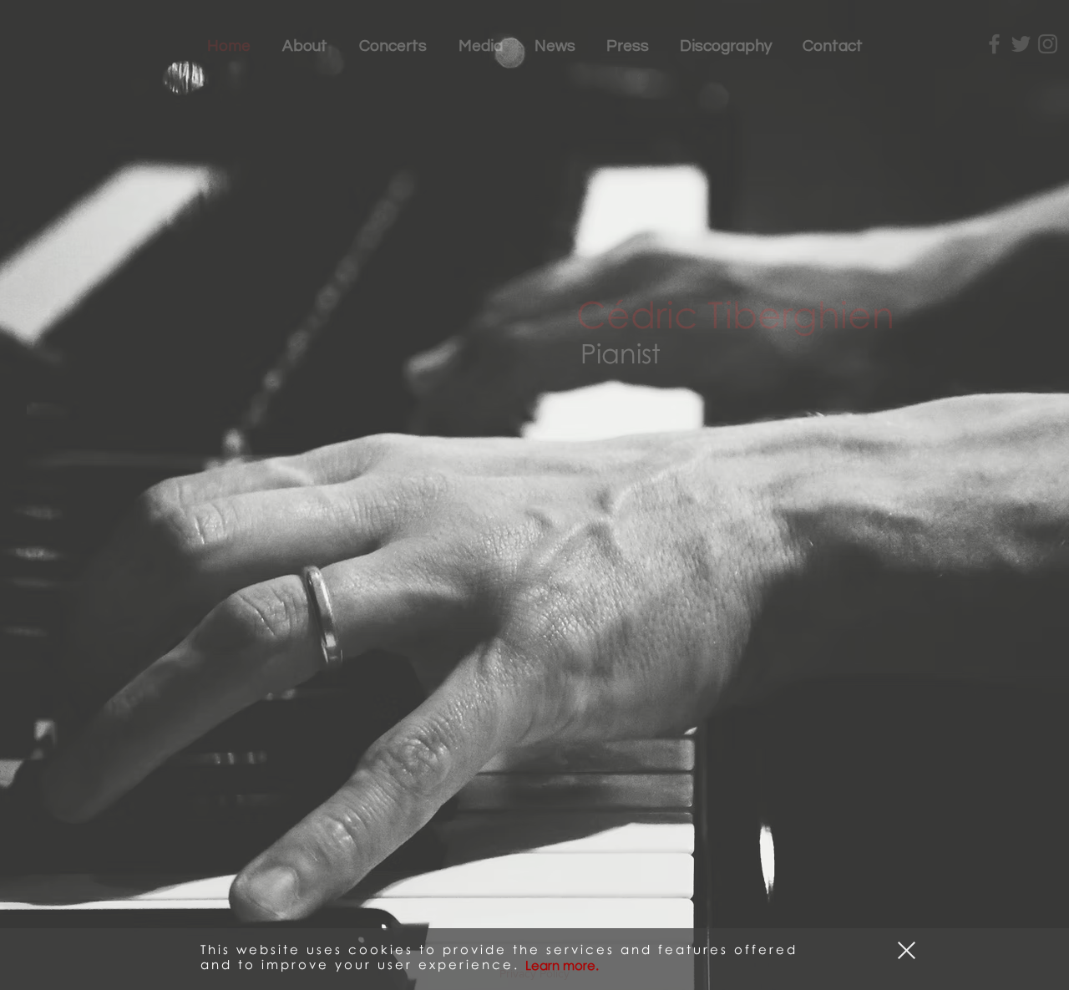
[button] (906, 947)
